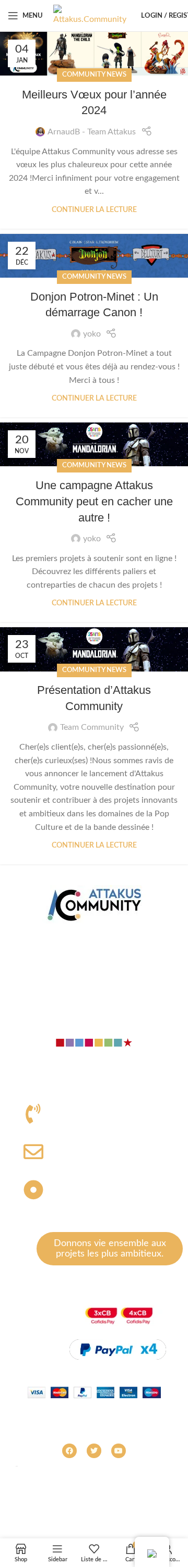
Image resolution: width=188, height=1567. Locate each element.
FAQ (135, 1502)
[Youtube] (118, 1451)
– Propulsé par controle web (94, 1515)
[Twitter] (94, 1451)
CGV (161, 1502)
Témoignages (94, 1000)
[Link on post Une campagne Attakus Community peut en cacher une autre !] (94, 444)
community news (94, 74)
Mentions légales (90, 1502)
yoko (92, 334)
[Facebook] (69, 1451)
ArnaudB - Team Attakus (92, 132)
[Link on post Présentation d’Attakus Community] (94, 649)
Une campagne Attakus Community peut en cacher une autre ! (94, 501)
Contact (94, 956)
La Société (94, 934)
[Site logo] (89, 15)
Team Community (92, 727)
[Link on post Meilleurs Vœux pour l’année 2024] (94, 54)
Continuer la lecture (94, 210)
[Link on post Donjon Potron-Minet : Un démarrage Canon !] (94, 256)
